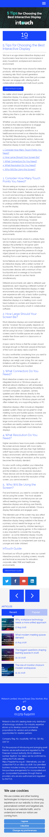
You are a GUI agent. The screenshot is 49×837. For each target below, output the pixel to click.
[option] (24, 17)
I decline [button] (24, 826)
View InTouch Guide (13, 89)
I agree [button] (24, 821)
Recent (13, 612)
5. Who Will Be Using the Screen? (19, 169)
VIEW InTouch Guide (13, 571)
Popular (36, 612)
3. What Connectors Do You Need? (20, 161)
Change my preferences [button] (25, 830)
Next (32, 596)
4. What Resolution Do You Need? (19, 165)
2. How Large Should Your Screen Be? (21, 157)
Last (17, 596)
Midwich (8, 3)
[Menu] (36, 3)
